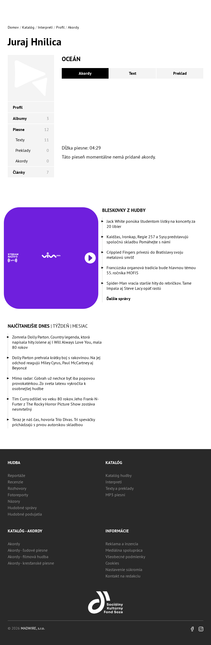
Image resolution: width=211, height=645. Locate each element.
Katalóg (28, 27)
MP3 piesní (115, 494)
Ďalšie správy (118, 298)
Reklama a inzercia (122, 543)
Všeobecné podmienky (125, 556)
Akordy (73, 27)
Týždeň (61, 326)
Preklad (180, 73)
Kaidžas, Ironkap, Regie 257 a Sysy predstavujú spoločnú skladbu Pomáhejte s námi (147, 239)
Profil (60, 27)
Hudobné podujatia (25, 514)
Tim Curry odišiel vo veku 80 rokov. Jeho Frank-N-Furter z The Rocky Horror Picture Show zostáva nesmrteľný (55, 404)
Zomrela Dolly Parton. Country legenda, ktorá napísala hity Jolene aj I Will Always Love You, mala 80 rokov (57, 342)
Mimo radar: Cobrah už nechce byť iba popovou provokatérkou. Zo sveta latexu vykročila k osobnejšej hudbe (53, 383)
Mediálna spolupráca (124, 550)
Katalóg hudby (118, 475)
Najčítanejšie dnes (29, 326)
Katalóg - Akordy (25, 530)
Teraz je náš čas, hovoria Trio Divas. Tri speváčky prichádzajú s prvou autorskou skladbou (53, 422)
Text (132, 73)
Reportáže (16, 475)
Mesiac (80, 326)
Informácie (117, 530)
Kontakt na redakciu (123, 575)
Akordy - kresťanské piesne (31, 563)
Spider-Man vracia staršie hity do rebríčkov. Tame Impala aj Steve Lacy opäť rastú (149, 285)
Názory (14, 501)
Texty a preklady (120, 488)
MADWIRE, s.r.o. (33, 628)
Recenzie (15, 481)
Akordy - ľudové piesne (28, 550)
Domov (13, 27)
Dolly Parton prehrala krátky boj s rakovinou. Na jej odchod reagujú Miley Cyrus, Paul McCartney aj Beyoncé (56, 362)
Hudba (14, 462)
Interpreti (45, 27)
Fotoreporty (18, 494)
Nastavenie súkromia (124, 569)
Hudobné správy (22, 507)
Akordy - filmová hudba (28, 556)
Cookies (112, 563)
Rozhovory (17, 488)
